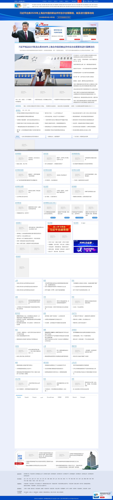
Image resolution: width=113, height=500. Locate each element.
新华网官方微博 (47, 481)
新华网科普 (18, 202)
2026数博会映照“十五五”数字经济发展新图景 (84, 72)
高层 (38, 4)
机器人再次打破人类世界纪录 (23, 363)
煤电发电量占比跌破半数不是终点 (24, 372)
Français (34, 404)
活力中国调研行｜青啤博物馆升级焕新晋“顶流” (27, 396)
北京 (25, 486)
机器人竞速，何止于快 (22, 163)
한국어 (67, 404)
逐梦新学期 (85, 36)
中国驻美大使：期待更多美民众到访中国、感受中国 (86, 97)
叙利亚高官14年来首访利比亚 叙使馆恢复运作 (83, 119)
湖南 (64, 486)
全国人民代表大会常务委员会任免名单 (25, 289)
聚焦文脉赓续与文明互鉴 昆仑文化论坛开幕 (36, 473)
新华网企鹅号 (26, 483)
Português (82, 404)
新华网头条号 (84, 481)
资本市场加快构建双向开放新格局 (81, 372)
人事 (42, 4)
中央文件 (96, 4)
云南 (82, 486)
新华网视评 (18, 153)
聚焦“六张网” (58, 242)
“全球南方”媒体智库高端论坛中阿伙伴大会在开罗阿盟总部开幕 (76, 463)
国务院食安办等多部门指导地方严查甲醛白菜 (27, 346)
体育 (73, 4)
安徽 (48, 486)
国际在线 (33, 496)
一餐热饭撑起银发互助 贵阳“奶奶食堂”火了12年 (28, 126)
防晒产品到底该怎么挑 (90, 191)
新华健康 (74, 186)
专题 (92, 50)
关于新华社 (45, 1)
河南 (59, 486)
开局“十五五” (51, 242)
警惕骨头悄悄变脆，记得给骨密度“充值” (82, 196)
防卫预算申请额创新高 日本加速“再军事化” (83, 163)
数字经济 (47, 6)
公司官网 (24, 5)
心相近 (46, 39)
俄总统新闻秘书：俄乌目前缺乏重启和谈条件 (83, 116)
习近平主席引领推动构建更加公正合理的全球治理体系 (77, 50)
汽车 (35, 6)
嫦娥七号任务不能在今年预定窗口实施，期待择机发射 (91, 213)
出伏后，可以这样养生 (78, 314)
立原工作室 (95, 217)
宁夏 (25, 488)
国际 (44, 4)
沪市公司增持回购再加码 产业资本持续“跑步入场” (84, 376)
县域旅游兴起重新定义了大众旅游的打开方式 (55, 372)
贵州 (80, 486)
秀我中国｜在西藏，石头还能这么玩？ (82, 326)
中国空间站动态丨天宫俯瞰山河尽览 (43, 99)
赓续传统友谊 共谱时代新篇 (57, 36)
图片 (88, 4)
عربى (41, 404)
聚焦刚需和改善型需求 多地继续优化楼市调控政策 (56, 363)
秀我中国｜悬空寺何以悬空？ (80, 330)
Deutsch (75, 404)
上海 (40, 486)
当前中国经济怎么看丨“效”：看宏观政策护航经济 (85, 64)
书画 (77, 4)
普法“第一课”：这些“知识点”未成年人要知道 (84, 76)
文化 (75, 4)
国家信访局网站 (27, 493)
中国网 (28, 496)
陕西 (87, 486)
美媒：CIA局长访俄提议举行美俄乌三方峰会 (34, 106)
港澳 (51, 4)
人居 (45, 353)
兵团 (37, 488)
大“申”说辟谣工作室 (79, 217)
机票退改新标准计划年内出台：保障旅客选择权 (56, 379)
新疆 (27, 488)
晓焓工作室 (53, 217)
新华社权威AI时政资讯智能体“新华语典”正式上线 (67, 468)
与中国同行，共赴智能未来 (51, 180)
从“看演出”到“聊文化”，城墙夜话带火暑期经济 (84, 323)
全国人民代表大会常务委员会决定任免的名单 (27, 286)
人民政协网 (85, 496)
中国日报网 (37, 496)
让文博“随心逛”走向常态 (22, 196)
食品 (37, 6)
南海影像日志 (58, 246)
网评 (49, 4)
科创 (68, 4)
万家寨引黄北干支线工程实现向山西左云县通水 (28, 123)
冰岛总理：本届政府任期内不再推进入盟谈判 (83, 123)
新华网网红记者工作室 (49, 202)
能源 (69, 6)
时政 (40, 4)
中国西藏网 (62, 496)
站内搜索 (90, 1)
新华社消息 (51, 249)
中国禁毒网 (33, 493)
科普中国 (81, 491)
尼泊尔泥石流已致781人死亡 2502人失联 (82, 113)
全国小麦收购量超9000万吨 (23, 343)
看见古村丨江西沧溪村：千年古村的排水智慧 (83, 346)
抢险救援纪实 (77, 85)
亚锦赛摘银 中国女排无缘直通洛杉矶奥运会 (55, 130)
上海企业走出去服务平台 (41, 493)
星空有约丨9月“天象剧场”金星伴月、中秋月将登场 (28, 238)
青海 (93, 486)
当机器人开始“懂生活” (62, 175)
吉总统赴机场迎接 (48, 50)
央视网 (42, 496)
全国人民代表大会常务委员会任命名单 (25, 283)
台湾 (53, 4)
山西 (32, 486)
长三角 (42, 488)
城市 (64, 6)
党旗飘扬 (51, 244)
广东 (66, 486)
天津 (27, 486)
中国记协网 (71, 491)
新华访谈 (46, 153)
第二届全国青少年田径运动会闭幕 (81, 396)
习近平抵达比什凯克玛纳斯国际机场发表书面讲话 (31, 50)
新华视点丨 (19, 233)
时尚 (77, 6)
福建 (51, 486)
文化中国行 (56, 244)
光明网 (70, 496)
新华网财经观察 (19, 170)
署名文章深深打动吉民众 (87, 57)
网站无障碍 (74, 1)
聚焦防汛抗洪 (65, 246)
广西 (69, 486)
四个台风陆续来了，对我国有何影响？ (54, 163)
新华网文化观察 (76, 170)
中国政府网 (26, 491)
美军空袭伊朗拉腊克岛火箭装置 (84, 100)
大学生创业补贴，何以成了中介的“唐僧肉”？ (55, 116)
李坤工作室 (67, 217)
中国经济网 (52, 496)
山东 (56, 486)
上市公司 (91, 6)
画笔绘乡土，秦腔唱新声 (54, 136)
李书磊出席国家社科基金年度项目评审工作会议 (28, 113)
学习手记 (62, 39)
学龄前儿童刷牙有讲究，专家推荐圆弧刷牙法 (55, 123)
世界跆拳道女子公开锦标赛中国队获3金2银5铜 (55, 126)
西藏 (85, 486)
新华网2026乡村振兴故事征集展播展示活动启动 (84, 339)
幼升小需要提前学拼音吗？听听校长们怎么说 (55, 286)
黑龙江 (34, 488)
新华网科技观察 (48, 170)
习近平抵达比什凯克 (21, 84)
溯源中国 (61, 6)
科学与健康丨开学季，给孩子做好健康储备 (55, 289)
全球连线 (60, 4)
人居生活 (40, 6)
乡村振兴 (55, 6)
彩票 (73, 6)
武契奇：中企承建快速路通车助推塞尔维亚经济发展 (83, 106)
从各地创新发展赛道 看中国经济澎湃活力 (31, 233)
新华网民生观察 (19, 186)
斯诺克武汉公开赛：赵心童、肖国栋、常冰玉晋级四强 (90, 391)
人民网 (25, 496)
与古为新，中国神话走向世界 (81, 136)
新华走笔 (62, 249)
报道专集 (93, 24)
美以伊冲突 (61, 251)
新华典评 (57, 249)
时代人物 (62, 244)
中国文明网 (31, 491)
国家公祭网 (76, 491)
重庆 (74, 486)
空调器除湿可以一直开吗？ (23, 213)
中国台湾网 (57, 496)
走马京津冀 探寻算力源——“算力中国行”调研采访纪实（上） (34, 358)
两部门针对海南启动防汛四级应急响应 (85, 92)
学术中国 (51, 6)
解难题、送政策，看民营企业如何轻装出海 (83, 80)
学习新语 (93, 39)
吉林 (38, 486)
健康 (79, 4)
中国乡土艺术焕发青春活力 (21, 149)
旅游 (67, 6)
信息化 (44, 6)
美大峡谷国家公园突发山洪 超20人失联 (82, 130)
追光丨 (18, 243)
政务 (90, 4)
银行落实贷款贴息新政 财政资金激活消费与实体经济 (34, 309)
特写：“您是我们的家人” (58, 50)
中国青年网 (46, 496)
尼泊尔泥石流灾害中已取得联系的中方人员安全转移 (86, 89)
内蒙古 (30, 488)
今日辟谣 (47, 330)
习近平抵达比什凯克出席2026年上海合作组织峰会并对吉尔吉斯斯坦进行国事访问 (56, 47)
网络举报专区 (96, 1)
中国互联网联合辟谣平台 (63, 491)
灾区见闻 (94, 113)
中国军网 (74, 496)
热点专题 (50, 222)
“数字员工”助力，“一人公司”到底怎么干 (54, 113)
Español (27, 404)
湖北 (61, 486)
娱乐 (75, 6)
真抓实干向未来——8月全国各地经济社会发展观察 (85, 68)
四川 (77, 486)
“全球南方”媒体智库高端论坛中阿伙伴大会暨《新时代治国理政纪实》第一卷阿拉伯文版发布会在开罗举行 (46, 463)
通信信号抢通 (93, 85)
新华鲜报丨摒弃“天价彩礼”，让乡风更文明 (55, 323)
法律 (92, 4)
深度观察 (18, 222)
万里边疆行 (51, 246)
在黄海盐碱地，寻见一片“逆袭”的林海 (82, 343)
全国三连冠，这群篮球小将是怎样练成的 (29, 243)
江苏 (43, 486)
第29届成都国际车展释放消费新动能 (25, 116)
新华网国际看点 (76, 153)
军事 (81, 4)
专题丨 (75, 59)
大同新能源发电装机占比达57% (24, 376)
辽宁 (35, 486)
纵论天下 (51, 251)
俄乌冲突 (56, 251)
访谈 (84, 4)
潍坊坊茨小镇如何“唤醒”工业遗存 (80, 363)
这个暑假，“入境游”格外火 (51, 196)
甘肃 (90, 486)
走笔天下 (68, 249)
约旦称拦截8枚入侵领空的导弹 (87, 102)
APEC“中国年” (65, 242)
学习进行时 (34, 4)
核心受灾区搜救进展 (84, 85)
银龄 (58, 6)
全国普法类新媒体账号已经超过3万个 (53, 326)
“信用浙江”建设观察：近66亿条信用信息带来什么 (28, 119)
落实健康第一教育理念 (72, 36)
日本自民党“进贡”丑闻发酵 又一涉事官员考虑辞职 (84, 126)
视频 (86, 4)
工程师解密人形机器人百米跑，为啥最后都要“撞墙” (85, 283)
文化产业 (95, 6)
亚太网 (88, 6)
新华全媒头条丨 (32, 227)
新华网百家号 (91, 481)
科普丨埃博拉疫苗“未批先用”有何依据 (25, 240)
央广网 (67, 496)
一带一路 (84, 6)
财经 (47, 4)
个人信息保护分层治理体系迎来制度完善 (82, 286)
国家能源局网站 (87, 491)
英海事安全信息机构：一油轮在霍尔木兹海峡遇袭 (57, 106)
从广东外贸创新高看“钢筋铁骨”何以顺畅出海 (27, 180)
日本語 (59, 404)
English (19, 404)
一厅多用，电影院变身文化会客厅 (81, 180)
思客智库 (56, 4)
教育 (64, 4)
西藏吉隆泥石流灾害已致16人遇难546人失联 (87, 84)
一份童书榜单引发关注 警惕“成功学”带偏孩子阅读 (56, 119)
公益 (82, 6)
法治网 (89, 496)
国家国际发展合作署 (47, 491)
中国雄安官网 (54, 491)
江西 (53, 486)
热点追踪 (46, 186)
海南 (72, 486)
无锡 (40, 488)
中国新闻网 (79, 496)
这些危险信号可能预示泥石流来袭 (58, 330)
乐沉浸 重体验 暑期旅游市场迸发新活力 (54, 376)
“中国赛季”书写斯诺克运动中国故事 (62, 99)
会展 (71, 6)
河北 (30, 486)
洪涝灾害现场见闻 (80, 94)
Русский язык (50, 404)
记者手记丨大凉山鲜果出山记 (23, 235)
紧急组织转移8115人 (91, 94)
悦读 (79, 6)
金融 (33, 6)
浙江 (46, 486)
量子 (70, 4)
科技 (66, 4)
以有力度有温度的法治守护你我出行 (30, 136)
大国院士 (67, 244)
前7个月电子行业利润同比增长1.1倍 (81, 289)
